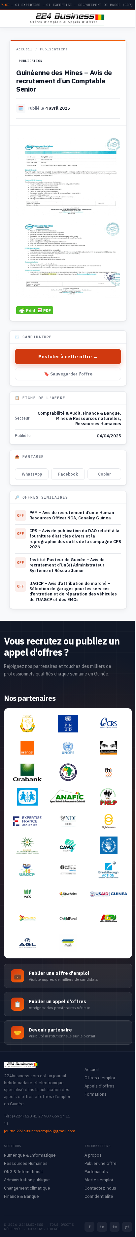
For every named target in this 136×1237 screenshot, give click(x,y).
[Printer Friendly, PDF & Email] (34, 310)
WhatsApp (32, 474)
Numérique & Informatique (30, 1155)
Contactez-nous (100, 1188)
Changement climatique (27, 1188)
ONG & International (23, 1171)
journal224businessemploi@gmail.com (39, 1130)
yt (127, 1226)
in (102, 1226)
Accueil (24, 48)
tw (114, 1226)
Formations (96, 1094)
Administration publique (27, 1179)
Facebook (68, 474)
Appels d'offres (100, 1085)
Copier (104, 474)
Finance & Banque (101, 413)
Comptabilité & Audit (59, 413)
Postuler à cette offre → (68, 356)
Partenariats (96, 1171)
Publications (54, 48)
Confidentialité (99, 1196)
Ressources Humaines (98, 423)
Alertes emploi (99, 1179)
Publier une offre (101, 1163)
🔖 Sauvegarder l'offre (68, 374)
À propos (93, 1155)
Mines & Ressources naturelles (88, 418)
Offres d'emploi (100, 1077)
